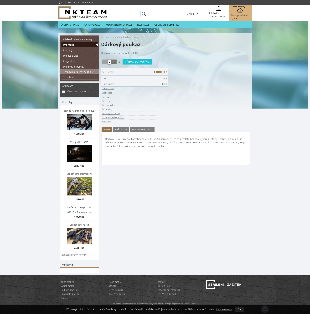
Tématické (106, 121)
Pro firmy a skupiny (111, 113)
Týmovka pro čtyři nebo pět (78, 71)
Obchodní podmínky (166, 24)
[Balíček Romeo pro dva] (79, 212)
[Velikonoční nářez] (79, 236)
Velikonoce (107, 92)
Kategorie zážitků (117, 293)
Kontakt (64, 297)
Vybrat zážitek (67, 285)
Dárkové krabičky (69, 289)
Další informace (224, 309)
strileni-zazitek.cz (129, 303)
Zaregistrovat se (217, 16)
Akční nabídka (116, 289)
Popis (107, 129)
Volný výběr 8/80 (79, 142)
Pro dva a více (108, 105)
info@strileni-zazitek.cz (85, 2)
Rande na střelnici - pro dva (79, 110)
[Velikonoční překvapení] (79, 186)
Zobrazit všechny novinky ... (75, 254)
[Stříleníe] (224, 288)
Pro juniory (107, 109)
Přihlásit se (214, 13)
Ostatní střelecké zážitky (113, 117)
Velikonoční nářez (79, 224)
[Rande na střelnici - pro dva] (79, 122)
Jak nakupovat (92, 24)
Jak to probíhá (67, 281)
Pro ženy (106, 101)
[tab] (107, 129)
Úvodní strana (70, 24)
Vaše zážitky (238, 6)
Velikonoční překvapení (79, 173)
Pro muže (106, 96)
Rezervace (143, 24)
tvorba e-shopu (165, 303)
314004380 (66, 2)
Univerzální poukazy (70, 293)
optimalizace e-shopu (181, 303)
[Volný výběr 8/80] (79, 154)
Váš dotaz (121, 129)
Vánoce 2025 (108, 88)
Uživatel (113, 285)
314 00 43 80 (164, 285)
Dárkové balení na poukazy (77, 39)
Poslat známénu (142, 129)
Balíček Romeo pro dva (79, 207)
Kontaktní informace (119, 24)
